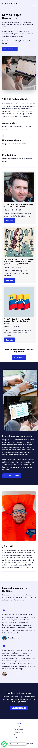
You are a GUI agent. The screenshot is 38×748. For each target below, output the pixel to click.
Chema (6, 210)
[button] (19, 357)
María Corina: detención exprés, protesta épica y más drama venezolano (17, 321)
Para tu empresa (19, 735)
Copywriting (19, 732)
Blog (19, 726)
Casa (19, 723)
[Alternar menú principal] (34, 4)
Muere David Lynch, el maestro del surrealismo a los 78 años (18, 205)
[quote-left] (4, 610)
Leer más (9, 221)
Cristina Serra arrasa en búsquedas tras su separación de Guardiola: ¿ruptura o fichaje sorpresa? (19, 261)
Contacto (19, 738)
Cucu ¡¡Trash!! (19, 729)
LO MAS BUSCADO (10, 3)
